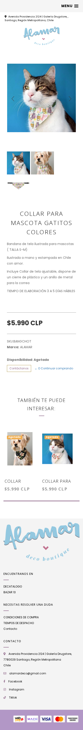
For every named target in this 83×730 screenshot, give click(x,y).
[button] (70, 6)
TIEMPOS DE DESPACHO (18, 623)
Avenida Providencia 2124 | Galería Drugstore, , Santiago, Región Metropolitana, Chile (36, 18)
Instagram (16, 689)
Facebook (15, 681)
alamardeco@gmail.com (27, 673)
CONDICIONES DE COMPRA (21, 617)
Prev (13, 99)
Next (70, 99)
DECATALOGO (12, 586)
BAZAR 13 (9, 592)
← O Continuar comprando (54, 368)
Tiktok (13, 697)
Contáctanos (19, 368)
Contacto (10, 629)
